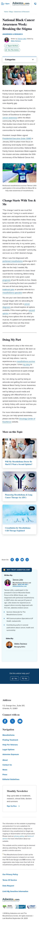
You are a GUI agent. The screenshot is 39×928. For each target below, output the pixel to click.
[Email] (22, 559)
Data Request (8, 885)
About (5, 760)
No (26, 678)
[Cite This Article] (27, 559)
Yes (15, 678)
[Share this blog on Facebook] (12, 559)
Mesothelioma (8, 735)
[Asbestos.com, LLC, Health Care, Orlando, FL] (20, 907)
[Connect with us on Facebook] (5, 721)
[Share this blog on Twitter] (17, 559)
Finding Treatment (10, 740)
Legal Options (8, 749)
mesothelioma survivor (26, 361)
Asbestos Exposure (10, 754)
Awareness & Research (12, 34)
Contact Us (7, 764)
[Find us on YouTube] (20, 721)
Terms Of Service (9, 880)
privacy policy (19, 836)
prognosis (6, 280)
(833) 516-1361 (23, 584)
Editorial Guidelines (10, 779)
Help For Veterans (10, 744)
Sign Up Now (12, 806)
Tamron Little (22, 39)
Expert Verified (13, 46)
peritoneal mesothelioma (12, 261)
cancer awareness (9, 117)
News (4, 769)
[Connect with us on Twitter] (12, 721)
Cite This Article (13, 50)
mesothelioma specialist (12, 292)
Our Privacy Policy (10, 874)
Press (4, 774)
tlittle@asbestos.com (20, 586)
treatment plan (8, 289)
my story (26, 364)
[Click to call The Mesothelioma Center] (35, 3)
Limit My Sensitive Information (15, 891)
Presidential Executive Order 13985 (16, 138)
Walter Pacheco (16, 41)
